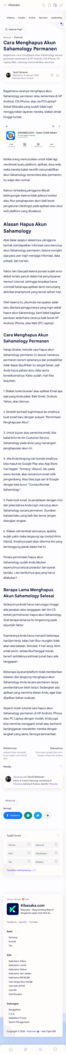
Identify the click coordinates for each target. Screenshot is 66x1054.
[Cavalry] (21, 18)
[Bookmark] (49, 5)
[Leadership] (56, 18)
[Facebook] (12, 922)
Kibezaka (14, 5)
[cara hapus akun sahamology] (33, 137)
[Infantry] (11, 18)
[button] (55, 5)
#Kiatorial (10, 800)
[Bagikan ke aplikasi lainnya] (48, 815)
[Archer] (32, 18)
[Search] (43, 5)
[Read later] (51, 75)
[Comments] (55, 1049)
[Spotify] (23, 922)
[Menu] (25, 1049)
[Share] (40, 1049)
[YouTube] (33, 922)
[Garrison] (43, 18)
